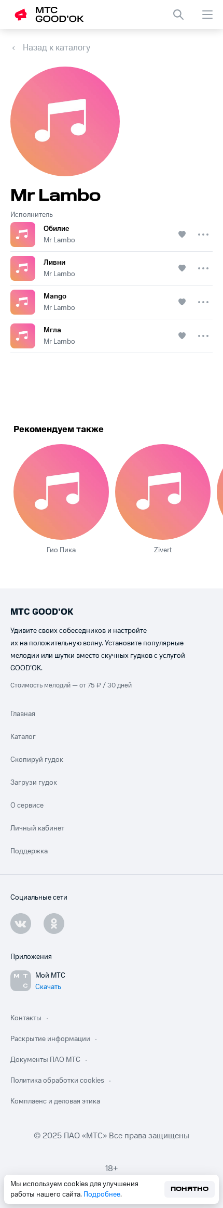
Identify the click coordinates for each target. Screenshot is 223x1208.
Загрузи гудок (33, 782)
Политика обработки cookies (57, 1080)
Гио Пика (61, 550)
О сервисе (27, 805)
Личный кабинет (37, 828)
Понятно (189, 1189)
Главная (22, 714)
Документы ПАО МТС (45, 1060)
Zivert (163, 550)
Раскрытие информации (50, 1039)
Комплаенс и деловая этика (55, 1101)
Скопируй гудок (36, 760)
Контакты (25, 1018)
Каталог (23, 737)
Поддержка (29, 851)
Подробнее (101, 1194)
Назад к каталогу (56, 48)
